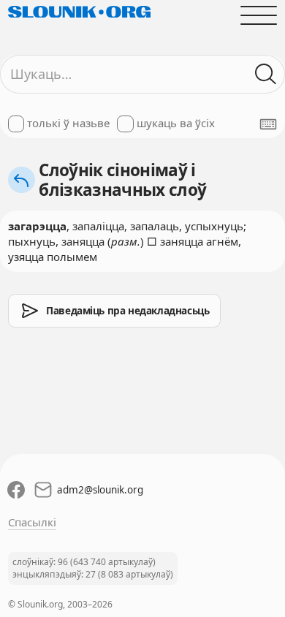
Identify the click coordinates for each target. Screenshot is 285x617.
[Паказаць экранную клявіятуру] (268, 124)
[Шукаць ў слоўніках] (266, 74)
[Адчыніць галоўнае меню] (259, 15)
